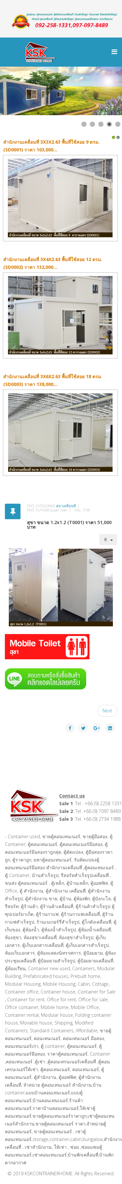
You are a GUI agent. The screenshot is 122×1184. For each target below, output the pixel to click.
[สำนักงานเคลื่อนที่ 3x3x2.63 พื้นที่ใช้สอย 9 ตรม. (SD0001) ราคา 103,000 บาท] (61, 198)
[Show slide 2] (92, 124)
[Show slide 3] (100, 124)
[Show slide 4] (109, 124)
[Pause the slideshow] (102, 90)
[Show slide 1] (84, 124)
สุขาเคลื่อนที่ (66, 505)
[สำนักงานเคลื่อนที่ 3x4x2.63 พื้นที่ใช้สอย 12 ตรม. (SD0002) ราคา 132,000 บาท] (61, 315)
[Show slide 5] (117, 124)
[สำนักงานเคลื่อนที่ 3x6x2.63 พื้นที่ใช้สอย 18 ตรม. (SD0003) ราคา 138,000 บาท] (61, 433)
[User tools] (108, 539)
